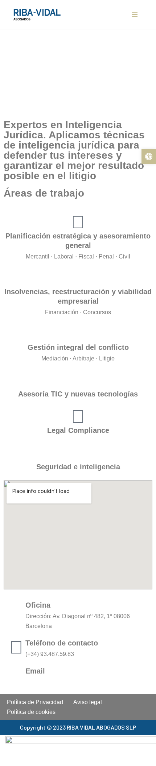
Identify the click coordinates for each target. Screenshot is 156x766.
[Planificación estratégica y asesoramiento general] (78, 222)
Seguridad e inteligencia (78, 467)
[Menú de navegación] (135, 14)
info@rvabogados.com (58, 682)
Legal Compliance (78, 430)
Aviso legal (87, 702)
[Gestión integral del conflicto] (78, 333)
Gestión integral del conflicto (78, 347)
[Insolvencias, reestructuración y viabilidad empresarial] (78, 278)
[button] (148, 156)
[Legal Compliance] (78, 416)
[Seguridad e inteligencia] (78, 453)
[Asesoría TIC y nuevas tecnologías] (78, 380)
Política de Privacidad (35, 702)
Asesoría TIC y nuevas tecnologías (78, 394)
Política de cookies (31, 712)
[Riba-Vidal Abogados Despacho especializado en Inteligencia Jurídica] (38, 15)
